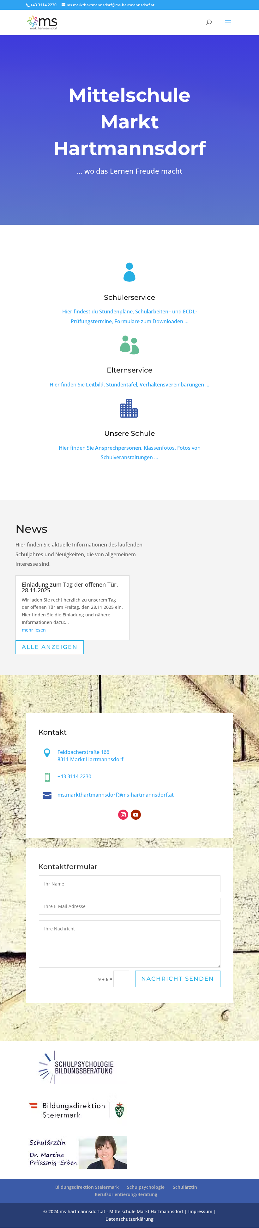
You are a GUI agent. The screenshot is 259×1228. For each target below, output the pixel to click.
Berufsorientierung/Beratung (126, 1194)
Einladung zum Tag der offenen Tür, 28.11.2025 (70, 587)
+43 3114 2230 (43, 5)
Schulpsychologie (146, 1187)
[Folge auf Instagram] (123, 815)
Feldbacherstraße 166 (83, 752)
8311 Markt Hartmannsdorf (90, 759)
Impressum (200, 1211)
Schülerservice (129, 297)
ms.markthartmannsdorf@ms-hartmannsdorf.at (115, 794)
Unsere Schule (129, 433)
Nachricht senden (177, 978)
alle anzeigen (50, 647)
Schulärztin (185, 1187)
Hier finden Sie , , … (129, 384)
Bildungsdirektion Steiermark (87, 1187)
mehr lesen (34, 630)
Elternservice (129, 370)
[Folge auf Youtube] (136, 815)
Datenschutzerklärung (129, 1219)
